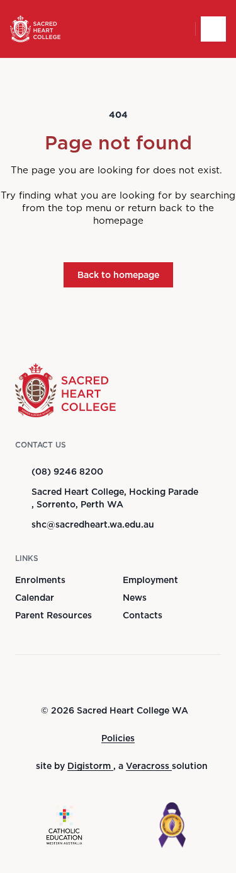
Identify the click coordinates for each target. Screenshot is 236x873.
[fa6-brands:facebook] (90, 679)
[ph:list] (213, 29)
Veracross (149, 766)
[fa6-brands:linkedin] (153, 679)
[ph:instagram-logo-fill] (122, 679)
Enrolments (40, 580)
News (135, 597)
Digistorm (90, 766)
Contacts (142, 615)
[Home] (35, 28)
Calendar (34, 597)
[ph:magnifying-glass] (177, 29)
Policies (118, 738)
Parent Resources (53, 615)
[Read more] (90, 679)
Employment (150, 580)
